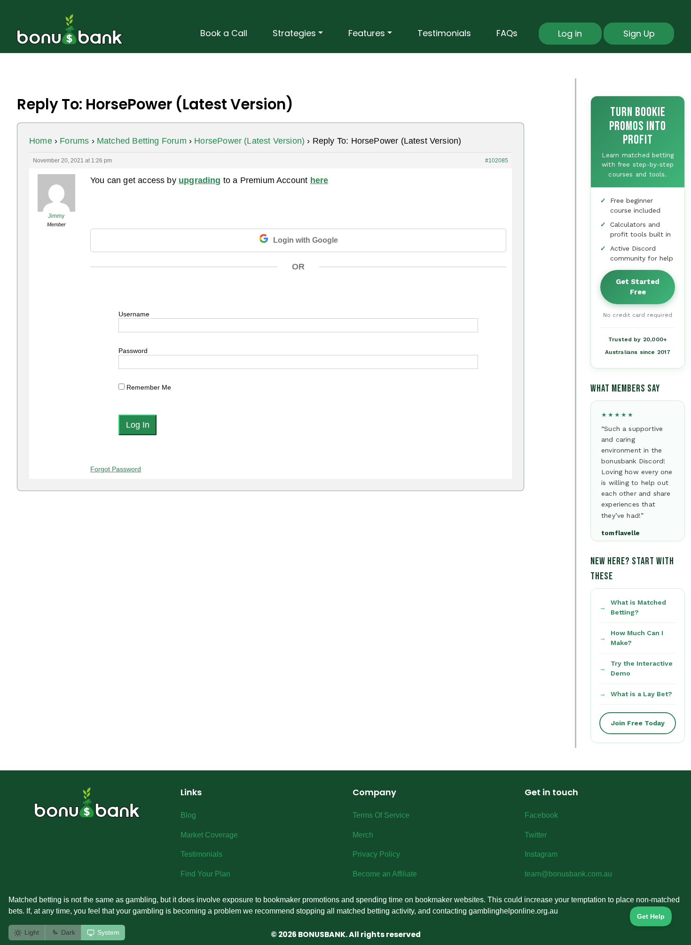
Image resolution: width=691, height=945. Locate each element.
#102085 (496, 160)
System (108, 932)
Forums (74, 141)
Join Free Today (638, 723)
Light (31, 932)
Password (133, 350)
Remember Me (148, 387)
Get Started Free (638, 287)
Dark (68, 932)
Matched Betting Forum (142, 141)
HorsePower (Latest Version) (249, 141)
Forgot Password (115, 469)
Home (40, 141)
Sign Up (639, 33)
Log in (570, 33)
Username (133, 314)
